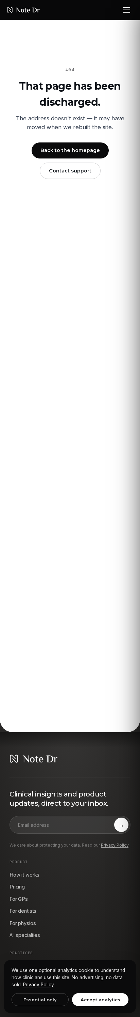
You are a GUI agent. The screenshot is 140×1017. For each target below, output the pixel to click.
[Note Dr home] (23, 10)
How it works (24, 875)
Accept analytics (100, 999)
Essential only (40, 999)
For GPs (19, 899)
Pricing (17, 887)
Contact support (70, 171)
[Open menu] (126, 10)
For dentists (23, 911)
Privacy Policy (114, 845)
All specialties (25, 935)
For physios (23, 923)
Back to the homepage (70, 150)
